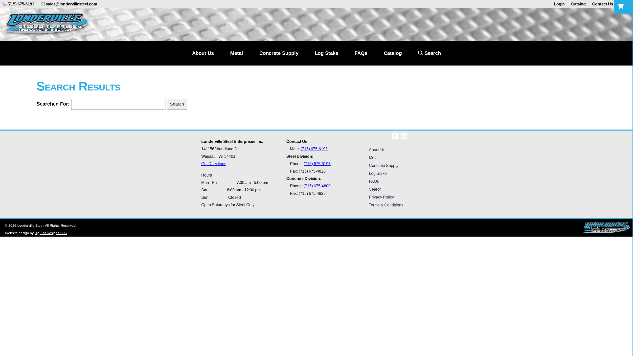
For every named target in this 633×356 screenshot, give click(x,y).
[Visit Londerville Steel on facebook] (395, 134)
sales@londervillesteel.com (71, 4)
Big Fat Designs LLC (51, 233)
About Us (377, 150)
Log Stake (378, 173)
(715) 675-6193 (20, 4)
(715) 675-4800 (317, 186)
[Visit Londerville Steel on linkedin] (404, 134)
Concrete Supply (383, 165)
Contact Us (602, 4)
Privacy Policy (381, 197)
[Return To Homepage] (46, 24)
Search (432, 53)
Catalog (578, 4)
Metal (374, 158)
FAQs (374, 181)
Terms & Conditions (386, 205)
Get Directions (213, 164)
